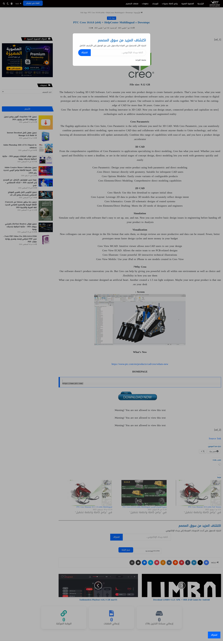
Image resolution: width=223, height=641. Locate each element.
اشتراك (84, 52)
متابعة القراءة (141, 60)
